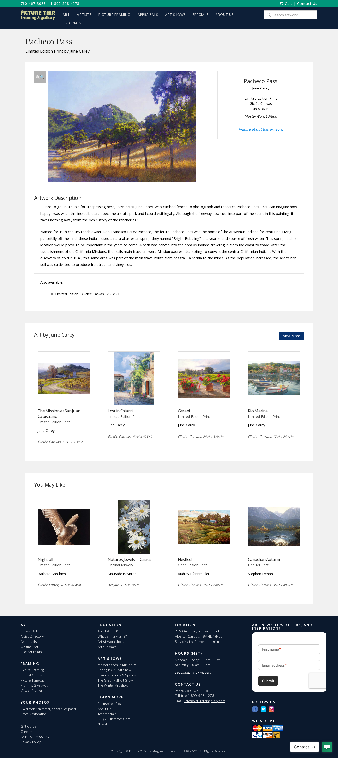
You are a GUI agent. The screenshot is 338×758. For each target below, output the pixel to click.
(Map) (219, 636)
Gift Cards (29, 726)
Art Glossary (107, 647)
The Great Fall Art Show (115, 680)
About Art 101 (108, 631)
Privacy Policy (31, 742)
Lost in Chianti (120, 411)
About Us (104, 709)
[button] (40, 77)
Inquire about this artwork (261, 129)
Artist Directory (32, 636)
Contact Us (307, 3)
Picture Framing (32, 670)
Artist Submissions (35, 737)
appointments (185, 672)
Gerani (184, 411)
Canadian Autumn (264, 559)
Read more (63, 395)
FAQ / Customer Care (114, 719)
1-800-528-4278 (64, 3)
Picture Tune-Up (32, 680)
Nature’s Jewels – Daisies (129, 559)
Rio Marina (258, 411)
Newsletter (106, 724)
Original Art (29, 647)
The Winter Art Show (113, 685)
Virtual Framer (31, 690)
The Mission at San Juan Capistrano (59, 413)
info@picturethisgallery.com (204, 701)
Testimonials (107, 714)
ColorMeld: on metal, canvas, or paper (49, 709)
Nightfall (45, 559)
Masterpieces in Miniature (117, 665)
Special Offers (31, 675)
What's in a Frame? (112, 636)
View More (291, 336)
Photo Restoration (34, 714)
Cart (288, 3)
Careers (27, 732)
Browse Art (29, 631)
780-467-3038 (33, 3)
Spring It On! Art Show (114, 670)
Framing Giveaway (34, 685)
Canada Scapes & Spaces (117, 675)
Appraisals (29, 642)
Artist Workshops (111, 642)
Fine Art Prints (31, 652)
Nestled (185, 559)
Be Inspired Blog (109, 704)
